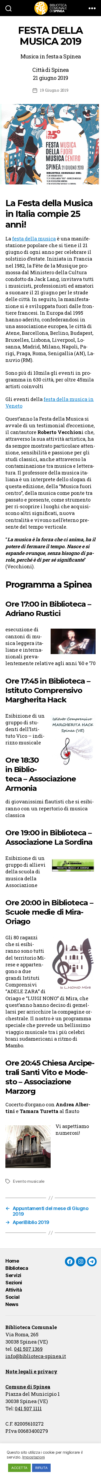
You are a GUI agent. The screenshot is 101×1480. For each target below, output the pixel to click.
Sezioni (13, 1282)
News (11, 1304)
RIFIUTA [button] (41, 1468)
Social (12, 1297)
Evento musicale (28, 1181)
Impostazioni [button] (33, 1457)
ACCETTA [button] (19, 1468)
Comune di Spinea (27, 1386)
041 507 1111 (28, 1408)
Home (12, 1261)
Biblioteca (16, 1268)
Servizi (13, 1275)
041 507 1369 (28, 1349)
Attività (13, 1290)
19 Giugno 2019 (54, 90)
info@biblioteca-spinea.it (35, 1356)
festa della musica (34, 238)
